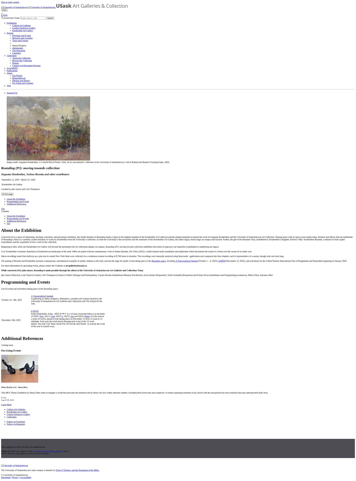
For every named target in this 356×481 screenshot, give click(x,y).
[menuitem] (181, 27)
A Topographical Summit (42, 296)
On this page (7, 194)
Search (50, 18)
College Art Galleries (21, 25)
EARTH (35, 311)
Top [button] (3, 209)
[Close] (2, 13)
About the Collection (21, 58)
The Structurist (18, 50)
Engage (10, 33)
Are (72, 316)
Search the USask (11, 18)
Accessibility (12, 68)
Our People (17, 75)
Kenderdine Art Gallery (22, 30)
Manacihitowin (18, 78)
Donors (15, 63)
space (163, 261)
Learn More (6, 405)
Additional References (16, 204)
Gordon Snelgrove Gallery (24, 28)
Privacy (15, 477)
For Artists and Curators (22, 83)
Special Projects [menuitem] (19, 45)
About (9, 73)
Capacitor (16, 53)
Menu (4, 10)
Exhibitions (12, 23)
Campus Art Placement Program (26, 65)
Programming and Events (18, 201)
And (53, 316)
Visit (9, 85)
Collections (12, 55)
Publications (12, 70)
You (41, 316)
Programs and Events (21, 35)
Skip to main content (10, 2)
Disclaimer (6, 477)
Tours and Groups (20, 40)
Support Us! (12, 93)
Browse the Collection (22, 60)
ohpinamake (17, 48)
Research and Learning (22, 38)
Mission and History (21, 80)
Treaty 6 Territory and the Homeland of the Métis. (77, 470)
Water (87, 316)
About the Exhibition (16, 199)
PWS (4, 15)
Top (8, 223)
